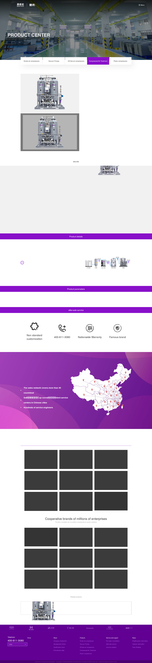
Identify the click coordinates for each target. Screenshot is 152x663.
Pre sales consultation (112, 641)
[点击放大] (41, 459)
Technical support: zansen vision (108, 661)
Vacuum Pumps (53, 61)
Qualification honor (59, 647)
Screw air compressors (31, 61)
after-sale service (111, 644)
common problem (111, 647)
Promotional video (59, 650)
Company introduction (60, 641)
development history (60, 644)
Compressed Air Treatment (98, 61)
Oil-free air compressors (76, 61)
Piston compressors (120, 61)
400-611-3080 (16, 640)
